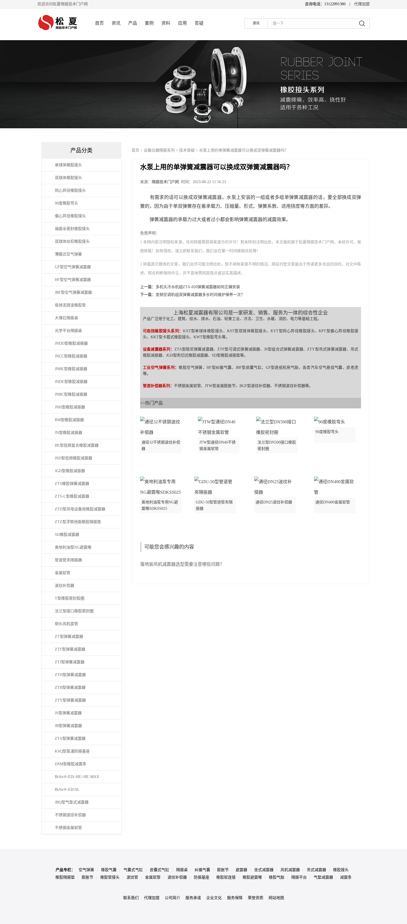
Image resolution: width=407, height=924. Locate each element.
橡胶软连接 (226, 877)
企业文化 (214, 898)
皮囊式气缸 (159, 870)
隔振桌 (182, 870)
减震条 (346, 877)
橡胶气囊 (109, 870)
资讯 (116, 23)
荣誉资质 (255, 898)
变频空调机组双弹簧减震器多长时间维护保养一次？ (200, 295)
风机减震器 (290, 870)
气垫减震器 (323, 877)
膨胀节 (223, 870)
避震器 (241, 870)
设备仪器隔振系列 (159, 150)
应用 (182, 23)
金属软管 (153, 877)
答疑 (199, 23)
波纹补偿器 (177, 877)
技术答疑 (187, 150)
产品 (132, 23)
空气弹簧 (86, 870)
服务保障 (235, 898)
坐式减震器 (264, 870)
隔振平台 (299, 877)
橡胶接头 (341, 870)
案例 (149, 23)
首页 (99, 23)
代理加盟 (362, 4)
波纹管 (132, 877)
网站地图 (276, 898)
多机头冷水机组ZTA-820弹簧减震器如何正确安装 (198, 287)
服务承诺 (193, 898)
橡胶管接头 (110, 877)
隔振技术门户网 (165, 182)
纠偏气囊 (202, 870)
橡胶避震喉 (252, 877)
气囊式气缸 (133, 870)
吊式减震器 (316, 870)
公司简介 (172, 898)
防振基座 (201, 877)
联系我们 (131, 898)
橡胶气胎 (276, 877)
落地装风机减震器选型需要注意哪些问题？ (182, 564)
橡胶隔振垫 (65, 877)
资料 (165, 23)
